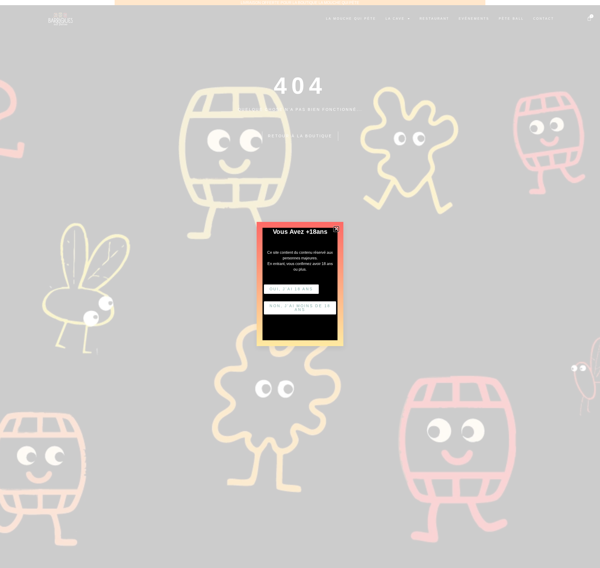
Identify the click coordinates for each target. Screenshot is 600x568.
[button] (336, 229)
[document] (300, 284)
